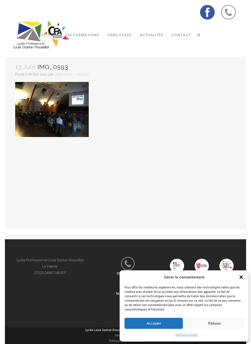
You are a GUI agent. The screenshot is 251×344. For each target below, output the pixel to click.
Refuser (214, 323)
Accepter (154, 323)
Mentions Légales (186, 334)
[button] (241, 277)
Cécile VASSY (63, 74)
